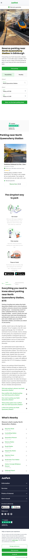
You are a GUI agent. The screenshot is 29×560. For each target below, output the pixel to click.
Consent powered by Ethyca (20, 557)
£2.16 (15, 184)
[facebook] (2, 514)
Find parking (14, 68)
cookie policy (15, 540)
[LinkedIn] (11, 514)
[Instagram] (5, 514)
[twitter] (8, 514)
